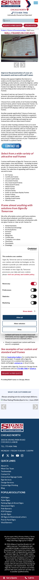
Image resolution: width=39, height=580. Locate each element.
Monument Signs (8, 506)
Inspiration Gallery (14, 357)
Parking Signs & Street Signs (12, 503)
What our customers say (19, 392)
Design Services (7, 482)
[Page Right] (22, 65)
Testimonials (6, 471)
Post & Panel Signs (8, 520)
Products (4, 30)
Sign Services (6, 480)
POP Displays (6, 511)
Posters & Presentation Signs (17, 30)
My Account (8, 537)
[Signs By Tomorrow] (11, 6)
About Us (4, 466)
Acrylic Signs (6, 514)
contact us (18, 363)
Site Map (14, 540)
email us (33, 368)
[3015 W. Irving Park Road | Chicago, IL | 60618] (28, 9)
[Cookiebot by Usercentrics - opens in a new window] (28, 249)
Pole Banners (6, 508)
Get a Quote (11, 578)
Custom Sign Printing (9, 485)
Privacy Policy (24, 537)
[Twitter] (8, 456)
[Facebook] (3, 456)
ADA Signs (5, 497)
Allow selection (19, 323)
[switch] (34, 290)
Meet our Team (7, 468)
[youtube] (17, 456)
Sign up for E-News (25, 540)
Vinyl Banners (6, 522)
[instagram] (22, 456)
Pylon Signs (5, 500)
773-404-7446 (20, 12)
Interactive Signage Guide (11, 477)
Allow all (19, 317)
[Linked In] (12, 456)
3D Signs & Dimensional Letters (14, 517)
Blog (3, 488)
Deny (19, 329)
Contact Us (5, 474)
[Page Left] (16, 65)
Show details (27, 311)
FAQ (16, 537)
